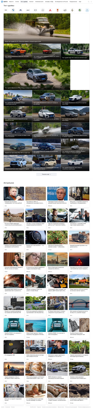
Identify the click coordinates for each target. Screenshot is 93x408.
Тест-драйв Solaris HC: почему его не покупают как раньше (46, 152)
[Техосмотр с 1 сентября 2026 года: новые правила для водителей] (79, 219)
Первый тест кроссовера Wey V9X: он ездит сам (17, 152)
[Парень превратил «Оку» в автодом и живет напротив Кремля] (14, 372)
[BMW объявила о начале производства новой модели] (57, 372)
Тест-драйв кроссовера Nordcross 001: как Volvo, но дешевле (46, 119)
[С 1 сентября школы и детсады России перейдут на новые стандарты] (35, 394)
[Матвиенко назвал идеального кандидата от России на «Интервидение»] (57, 350)
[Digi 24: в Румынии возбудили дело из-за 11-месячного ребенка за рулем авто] (57, 219)
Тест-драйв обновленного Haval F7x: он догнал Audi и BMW (74, 103)
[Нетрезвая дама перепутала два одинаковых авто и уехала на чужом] (14, 284)
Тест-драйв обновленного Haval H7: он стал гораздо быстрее (16, 119)
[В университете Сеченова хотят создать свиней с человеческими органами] (57, 394)
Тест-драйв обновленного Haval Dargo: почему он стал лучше (21, 88)
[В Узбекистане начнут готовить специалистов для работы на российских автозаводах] (57, 306)
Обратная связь (61, 407)
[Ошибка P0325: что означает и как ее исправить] (14, 328)
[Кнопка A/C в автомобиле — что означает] (35, 241)
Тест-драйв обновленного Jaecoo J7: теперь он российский (46, 103)
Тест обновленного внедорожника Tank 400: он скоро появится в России (46, 136)
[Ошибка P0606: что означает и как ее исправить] (57, 328)
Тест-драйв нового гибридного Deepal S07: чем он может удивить (46, 57)
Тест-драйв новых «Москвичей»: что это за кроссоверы (73, 119)
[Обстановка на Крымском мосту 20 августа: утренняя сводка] (79, 306)
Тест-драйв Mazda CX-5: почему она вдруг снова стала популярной (17, 136)
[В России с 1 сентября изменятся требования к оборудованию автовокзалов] (79, 197)
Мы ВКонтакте (33, 407)
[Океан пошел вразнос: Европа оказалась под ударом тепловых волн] (35, 328)
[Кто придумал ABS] (14, 350)
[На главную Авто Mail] (5, 1)
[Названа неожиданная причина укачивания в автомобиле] (14, 241)
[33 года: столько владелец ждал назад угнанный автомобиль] (35, 219)
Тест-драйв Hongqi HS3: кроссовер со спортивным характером (72, 168)
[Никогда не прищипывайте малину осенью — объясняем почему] (57, 241)
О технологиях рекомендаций (71, 407)
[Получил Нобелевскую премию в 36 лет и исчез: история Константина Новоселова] (14, 262)
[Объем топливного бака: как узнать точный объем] (35, 284)
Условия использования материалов (49, 407)
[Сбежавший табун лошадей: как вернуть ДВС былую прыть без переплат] (57, 284)
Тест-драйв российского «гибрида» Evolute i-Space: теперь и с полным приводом (74, 152)
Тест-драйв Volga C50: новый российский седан (74, 57)
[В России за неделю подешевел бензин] (14, 394)
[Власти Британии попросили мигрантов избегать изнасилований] (57, 262)
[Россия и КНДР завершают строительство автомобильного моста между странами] (14, 219)
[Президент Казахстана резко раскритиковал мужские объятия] (57, 197)
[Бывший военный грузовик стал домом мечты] (79, 241)
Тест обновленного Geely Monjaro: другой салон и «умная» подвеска (74, 136)
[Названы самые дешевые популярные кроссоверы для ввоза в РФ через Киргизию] (79, 372)
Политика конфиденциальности (84, 407)
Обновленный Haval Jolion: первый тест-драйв (17, 169)
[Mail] (2, 1)
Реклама (13, 407)
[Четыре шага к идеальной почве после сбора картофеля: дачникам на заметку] (79, 394)
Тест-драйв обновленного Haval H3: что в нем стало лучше (16, 57)
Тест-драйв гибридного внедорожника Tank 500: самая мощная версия (46, 168)
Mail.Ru (2, 407)
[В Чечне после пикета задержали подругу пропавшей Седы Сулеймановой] (35, 262)
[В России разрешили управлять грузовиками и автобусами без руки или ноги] (35, 306)
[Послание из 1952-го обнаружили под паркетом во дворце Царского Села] (35, 197)
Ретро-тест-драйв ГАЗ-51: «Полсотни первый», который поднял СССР (23, 41)
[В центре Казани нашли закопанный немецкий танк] (79, 328)
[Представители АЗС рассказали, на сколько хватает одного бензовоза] (79, 284)
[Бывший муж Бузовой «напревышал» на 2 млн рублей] (14, 197)
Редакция (39, 407)
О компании (7, 407)
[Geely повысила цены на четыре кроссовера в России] (35, 350)
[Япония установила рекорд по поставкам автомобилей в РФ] (14, 306)
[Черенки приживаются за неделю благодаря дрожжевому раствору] (79, 350)
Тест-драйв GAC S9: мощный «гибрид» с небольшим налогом (15, 103)
